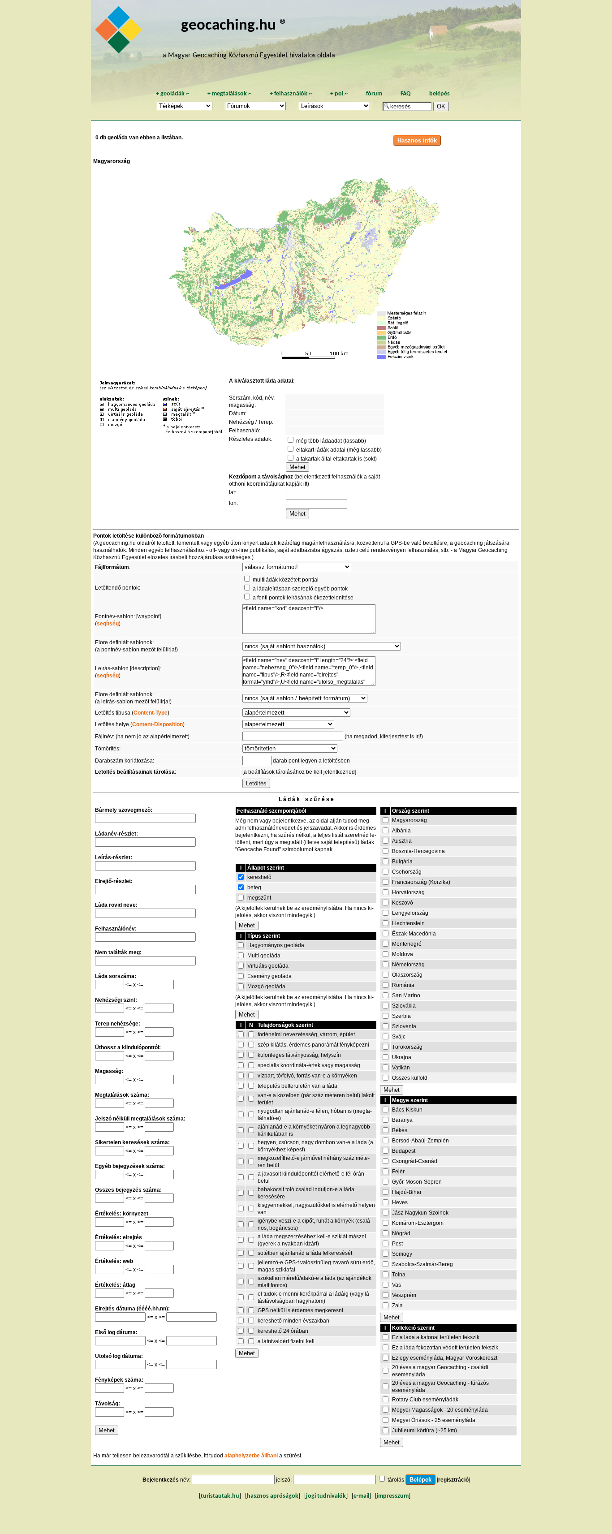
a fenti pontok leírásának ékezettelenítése (303, 598)
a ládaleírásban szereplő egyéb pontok (300, 589)
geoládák (172, 94)
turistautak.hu (220, 1496)
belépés (439, 94)
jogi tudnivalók (326, 1496)
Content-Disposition (157, 724)
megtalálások (229, 94)
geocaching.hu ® (234, 26)
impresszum (393, 1496)
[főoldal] (120, 32)
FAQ (406, 94)
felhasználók (290, 94)
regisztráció (453, 1480)
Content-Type (151, 713)
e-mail (361, 1496)
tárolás (396, 1480)
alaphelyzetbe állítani (251, 1455)
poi (339, 94)
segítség (108, 623)
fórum (374, 94)
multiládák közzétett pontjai (286, 580)
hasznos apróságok (272, 1496)
